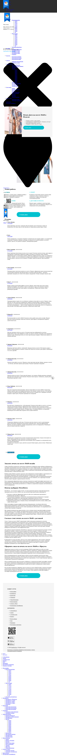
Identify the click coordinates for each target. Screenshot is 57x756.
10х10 (16, 21)
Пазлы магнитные (15, 97)
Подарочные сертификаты (16, 605)
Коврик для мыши (15, 89)
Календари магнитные (16, 56)
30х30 (16, 29)
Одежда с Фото (13, 603)
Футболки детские (15, 99)
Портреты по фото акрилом (17, 66)
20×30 (16, 42)
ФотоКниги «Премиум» (17, 49)
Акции (11, 612)
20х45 (16, 74)
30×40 (16, 44)
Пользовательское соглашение (14, 651)
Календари (12, 595)
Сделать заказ (28, 127)
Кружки (13, 90)
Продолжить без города (9, 51)
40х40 (16, 78)
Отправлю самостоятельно (17, 61)
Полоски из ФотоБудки (16, 47)
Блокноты (14, 54)
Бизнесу (12, 616)
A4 (15, 45)
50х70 (16, 81)
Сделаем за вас (13, 614)
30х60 (16, 76)
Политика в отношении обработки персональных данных (21, 649)
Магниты (14, 95)
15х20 (16, 26)
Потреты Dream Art (16, 65)
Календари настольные (17, 58)
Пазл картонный (15, 93)
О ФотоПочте (13, 610)
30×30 (16, 43)
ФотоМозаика (15, 67)
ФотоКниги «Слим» (16, 50)
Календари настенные (16, 59)
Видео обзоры (13, 618)
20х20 (16, 27)
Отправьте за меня (16, 62)
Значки (13, 88)
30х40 (16, 31)
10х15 (16, 22)
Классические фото (16, 20)
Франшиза (12, 622)
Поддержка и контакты (15, 624)
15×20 (16, 39)
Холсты (13, 68)
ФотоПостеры (15, 84)
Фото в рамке (15, 33)
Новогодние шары (16, 92)
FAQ (11, 620)
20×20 (16, 40)
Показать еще (11, 452)
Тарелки (14, 94)
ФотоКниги (13, 593)
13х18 (16, 23)
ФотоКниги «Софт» (16, 53)
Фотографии (13, 591)
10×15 (16, 35)
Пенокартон (14, 82)
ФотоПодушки (15, 86)
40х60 (16, 79)
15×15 (16, 38)
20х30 (16, 28)
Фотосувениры (13, 601)
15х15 (16, 24)
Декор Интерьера (14, 599)
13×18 (16, 37)
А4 (15, 32)
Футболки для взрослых (17, 100)
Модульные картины (16, 83)
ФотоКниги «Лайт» (16, 51)
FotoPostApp (14, 647)
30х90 (16, 77)
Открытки (12, 597)
